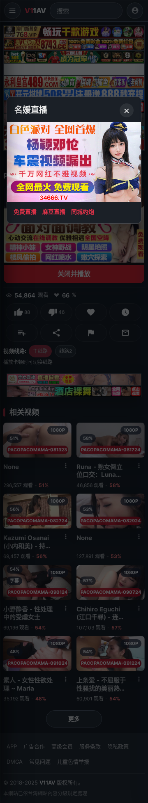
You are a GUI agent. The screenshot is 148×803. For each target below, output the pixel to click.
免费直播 (25, 211)
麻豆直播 (53, 211)
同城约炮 (82, 211)
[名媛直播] (74, 401)
